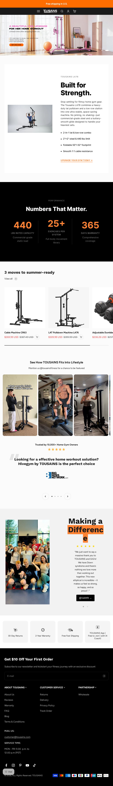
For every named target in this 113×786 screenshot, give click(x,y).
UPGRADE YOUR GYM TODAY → (77, 160)
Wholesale (83, 694)
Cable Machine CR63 (15, 332)
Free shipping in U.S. (56, 3)
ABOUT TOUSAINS (14, 687)
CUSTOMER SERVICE (52, 687)
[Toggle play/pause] (20, 405)
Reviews (8, 700)
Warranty (9, 705)
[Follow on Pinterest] (20, 765)
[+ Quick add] (37, 337)
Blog (6, 716)
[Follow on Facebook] (6, 765)
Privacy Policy (47, 705)
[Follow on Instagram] (13, 765)
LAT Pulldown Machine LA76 (63, 332)
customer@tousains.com (17, 737)
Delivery (44, 700)
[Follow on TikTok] (34, 765)
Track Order (46, 710)
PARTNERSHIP (86, 687)
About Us (9, 694)
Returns (44, 694)
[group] (56, 35)
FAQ (6, 710)
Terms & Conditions (14, 721)
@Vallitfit (85, 597)
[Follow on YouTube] (27, 765)
